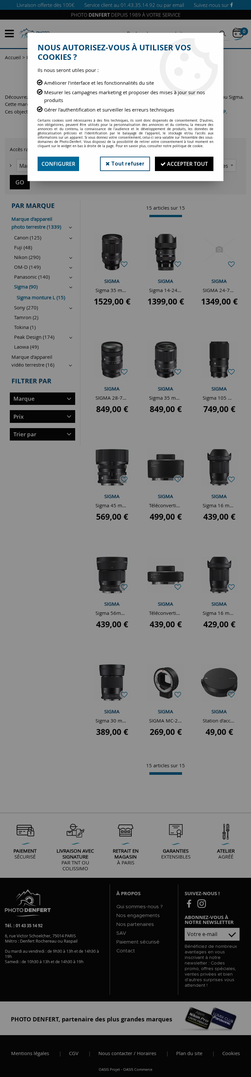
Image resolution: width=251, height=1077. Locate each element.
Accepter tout (187, 163)
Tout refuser (127, 163)
